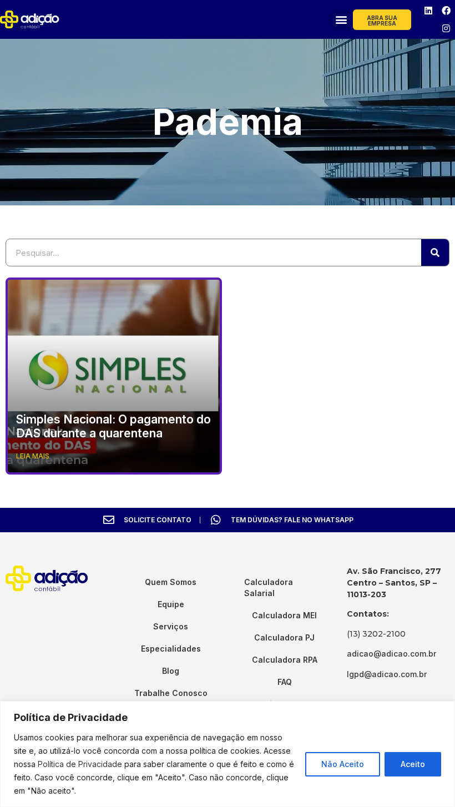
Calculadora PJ (284, 637)
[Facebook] (446, 10)
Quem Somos (170, 582)
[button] (341, 20)
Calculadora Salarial (268, 587)
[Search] (435, 252)
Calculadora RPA (284, 659)
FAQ (284, 682)
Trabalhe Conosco (171, 693)
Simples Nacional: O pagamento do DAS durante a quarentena (113, 426)
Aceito (413, 764)
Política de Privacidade (80, 764)
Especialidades (171, 648)
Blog (170, 670)
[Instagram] (446, 28)
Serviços (170, 626)
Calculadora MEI (284, 615)
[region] (227, 754)
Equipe (171, 604)
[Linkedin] (428, 10)
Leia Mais (32, 456)
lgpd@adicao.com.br (387, 674)
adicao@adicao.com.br (391, 653)
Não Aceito (342, 764)
